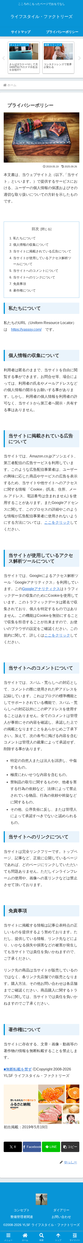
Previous (3, 58)
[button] (70, 1147)
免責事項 (19, 284)
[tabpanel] (25, 57)
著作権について (24, 290)
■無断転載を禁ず (18, 1069)
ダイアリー (61, 1210)
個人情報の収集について (31, 244)
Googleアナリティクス (41, 589)
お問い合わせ (61, 1217)
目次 (35, 229)
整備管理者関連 (21, 1217)
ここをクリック (57, 522)
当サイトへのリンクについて (34, 277)
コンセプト (22, 1210)
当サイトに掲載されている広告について (42, 251)
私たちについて (24, 238)
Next (79, 58)
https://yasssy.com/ (26, 329)
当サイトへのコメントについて (35, 270)
